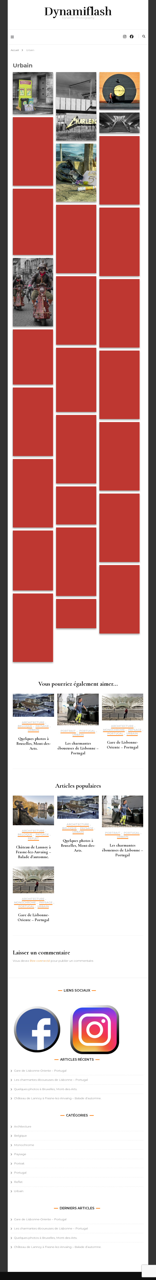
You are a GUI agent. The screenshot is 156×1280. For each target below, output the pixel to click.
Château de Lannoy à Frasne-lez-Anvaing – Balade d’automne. (33, 852)
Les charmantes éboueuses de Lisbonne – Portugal (78, 748)
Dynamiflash (78, 11)
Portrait (68, 730)
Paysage (42, 726)
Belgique (25, 726)
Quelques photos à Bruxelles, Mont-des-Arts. (33, 743)
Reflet (33, 838)
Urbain (33, 729)
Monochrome (114, 729)
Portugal (87, 730)
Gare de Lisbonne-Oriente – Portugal (122, 745)
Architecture (33, 722)
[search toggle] (143, 36)
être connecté (40, 961)
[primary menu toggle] (13, 37)
